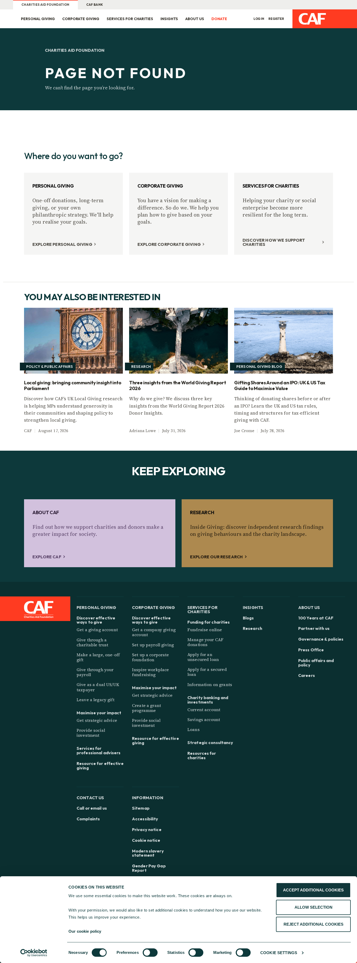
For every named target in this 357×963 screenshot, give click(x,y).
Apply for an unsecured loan (203, 657)
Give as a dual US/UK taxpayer (98, 687)
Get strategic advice (97, 720)
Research (252, 628)
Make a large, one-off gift (98, 657)
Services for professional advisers (99, 750)
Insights (169, 18)
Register (276, 18)
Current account (203, 709)
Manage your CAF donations (205, 642)
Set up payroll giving (153, 645)
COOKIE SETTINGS (278, 952)
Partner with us (314, 628)
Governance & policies (321, 639)
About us (194, 18)
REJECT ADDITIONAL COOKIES (313, 924)
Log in (259, 18)
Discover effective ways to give (96, 620)
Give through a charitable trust (92, 642)
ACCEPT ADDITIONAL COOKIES (313, 890)
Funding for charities (208, 622)
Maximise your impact (99, 713)
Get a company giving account (154, 632)
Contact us (90, 797)
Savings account (203, 719)
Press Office (311, 650)
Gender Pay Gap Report (149, 868)
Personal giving (38, 18)
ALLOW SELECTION (313, 907)
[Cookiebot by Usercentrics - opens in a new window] (34, 953)
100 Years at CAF (315, 618)
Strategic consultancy (210, 742)
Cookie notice (146, 840)
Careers (306, 675)
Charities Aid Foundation (45, 5)
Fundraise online (204, 630)
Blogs (248, 618)
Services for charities (130, 18)
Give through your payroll (95, 672)
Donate (219, 18)
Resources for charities (201, 755)
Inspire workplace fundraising (150, 672)
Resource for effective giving (100, 765)
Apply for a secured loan (207, 671)
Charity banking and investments (207, 699)
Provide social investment (91, 732)
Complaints (88, 819)
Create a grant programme (146, 708)
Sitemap (140, 808)
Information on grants (209, 684)
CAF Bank (94, 5)
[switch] (150, 952)
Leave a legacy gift (95, 700)
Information (147, 797)
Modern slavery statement (148, 853)
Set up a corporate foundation (150, 657)
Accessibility (145, 819)
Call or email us (92, 808)
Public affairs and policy (316, 662)
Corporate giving (80, 18)
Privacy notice (147, 829)
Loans (193, 729)
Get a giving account (97, 630)
